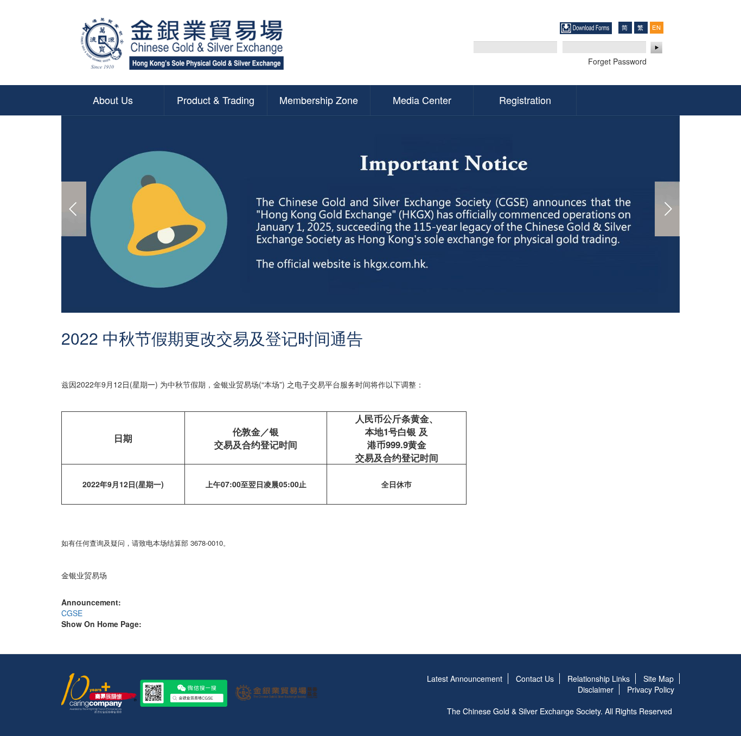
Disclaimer (596, 689)
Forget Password (617, 61)
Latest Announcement (464, 678)
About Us (113, 100)
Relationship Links (598, 678)
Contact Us (535, 678)
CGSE (71, 613)
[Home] (185, 42)
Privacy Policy (650, 689)
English (656, 27)
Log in (656, 48)
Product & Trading (215, 100)
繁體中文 (640, 27)
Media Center (422, 100)
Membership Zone (318, 100)
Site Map (658, 678)
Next (667, 209)
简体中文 (625, 27)
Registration (525, 100)
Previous (73, 209)
